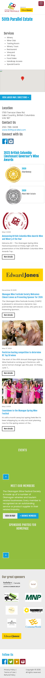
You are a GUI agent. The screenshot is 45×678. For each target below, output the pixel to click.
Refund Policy (9, 675)
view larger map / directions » (15, 97)
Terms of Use (9, 672)
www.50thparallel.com (14, 129)
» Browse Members (28, 516)
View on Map (10, 516)
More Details (8, 257)
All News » (37, 435)
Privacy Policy (9, 670)
